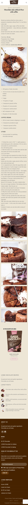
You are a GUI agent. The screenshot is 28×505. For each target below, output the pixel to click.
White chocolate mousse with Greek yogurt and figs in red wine (15, 409)
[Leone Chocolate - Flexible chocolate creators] (14, 2)
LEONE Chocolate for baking (8, 447)
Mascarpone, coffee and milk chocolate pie (16, 404)
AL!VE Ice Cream (5, 490)
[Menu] (2, 2)
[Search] (26, 2)
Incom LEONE (4, 484)
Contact (16, 500)
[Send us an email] (2, 432)
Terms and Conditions (17, 498)
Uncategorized (16, 7)
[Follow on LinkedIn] (5, 432)
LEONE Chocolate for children (9, 444)
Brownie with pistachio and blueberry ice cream (16, 395)
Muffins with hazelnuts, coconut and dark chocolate (16, 400)
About (11, 500)
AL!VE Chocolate (5, 441)
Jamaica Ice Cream (6, 493)
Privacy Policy (8, 498)
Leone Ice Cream (5, 487)
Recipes (10, 7)
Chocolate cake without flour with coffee (16, 389)
